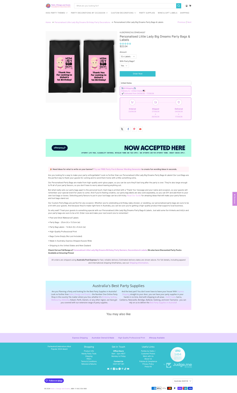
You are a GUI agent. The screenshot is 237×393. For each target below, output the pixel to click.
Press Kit (148, 366)
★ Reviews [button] (235, 199)
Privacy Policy (148, 364)
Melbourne (56, 300)
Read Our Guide (134, 195)
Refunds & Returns (88, 364)
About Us (148, 359)
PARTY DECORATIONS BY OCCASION (88, 13)
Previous (181, 22)
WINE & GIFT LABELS (167, 13)
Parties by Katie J (148, 351)
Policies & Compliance (148, 361)
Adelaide (65, 300)
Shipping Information (139, 263)
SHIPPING (184, 13)
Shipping (88, 356)
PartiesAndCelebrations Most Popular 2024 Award (59, 347)
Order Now (137, 73)
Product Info (89, 351)
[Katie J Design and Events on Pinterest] (122, 369)
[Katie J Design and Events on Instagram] (114, 369)
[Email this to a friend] (140, 129)
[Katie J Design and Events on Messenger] (119, 369)
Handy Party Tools (88, 354)
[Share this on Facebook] (128, 129)
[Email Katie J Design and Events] (108, 369)
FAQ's (89, 359)
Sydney (113, 297)
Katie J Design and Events (79, 294)
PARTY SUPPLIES (147, 13)
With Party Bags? (127, 61)
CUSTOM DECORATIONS (122, 13)
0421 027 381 (118, 364)
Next (189, 22)
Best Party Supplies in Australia (163, 302)
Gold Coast (170, 297)
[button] (125, 43)
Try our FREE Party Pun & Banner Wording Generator (117, 169)
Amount (123, 52)
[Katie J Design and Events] (58, 6)
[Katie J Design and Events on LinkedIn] (117, 369)
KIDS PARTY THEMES (55, 13)
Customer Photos (148, 354)
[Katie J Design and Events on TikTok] (125, 369)
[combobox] (125, 5)
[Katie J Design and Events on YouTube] (128, 369)
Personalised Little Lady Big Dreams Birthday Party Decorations (82, 22)
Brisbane (105, 297)
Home (48, 22)
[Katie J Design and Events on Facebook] (111, 369)
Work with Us (148, 356)
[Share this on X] (122, 129)
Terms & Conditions (89, 361)
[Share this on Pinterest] (134, 129)
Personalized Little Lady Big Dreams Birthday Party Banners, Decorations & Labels (110, 250)
